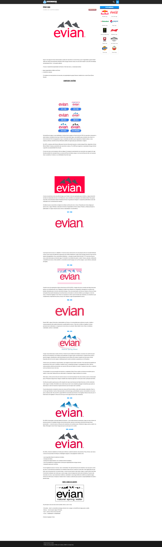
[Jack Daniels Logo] (114, 39)
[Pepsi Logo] (114, 21)
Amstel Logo (114, 52)
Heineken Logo (104, 25)
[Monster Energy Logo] (105, 30)
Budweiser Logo (114, 34)
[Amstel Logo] (114, 48)
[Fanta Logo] (105, 48)
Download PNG (92, 9)
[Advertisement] (70, 16)
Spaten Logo (104, 43)
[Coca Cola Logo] (114, 12)
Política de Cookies (59, 544)
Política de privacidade (49, 544)
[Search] (114, 2)
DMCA (65, 544)
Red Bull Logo (104, 16)
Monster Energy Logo (105, 34)
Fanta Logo (105, 52)
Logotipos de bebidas (54, 9)
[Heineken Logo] (105, 21)
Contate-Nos (71, 544)
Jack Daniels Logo (114, 43)
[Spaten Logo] (105, 39)
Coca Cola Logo (114, 16)
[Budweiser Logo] (114, 30)
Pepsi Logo (114, 25)
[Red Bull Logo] (105, 12)
